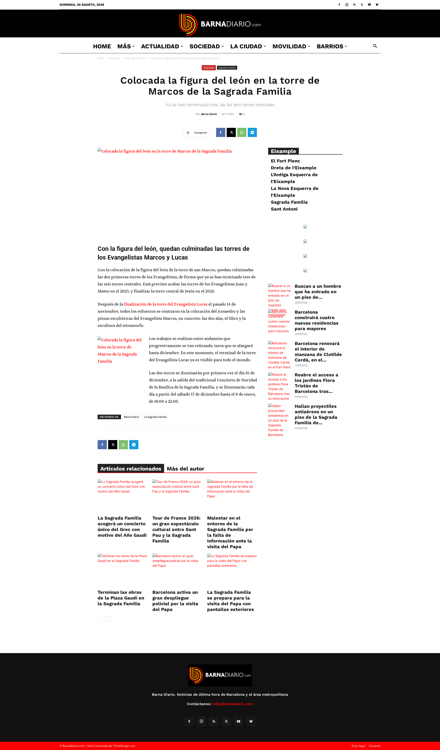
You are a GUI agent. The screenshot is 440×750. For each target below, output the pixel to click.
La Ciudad (246, 46)
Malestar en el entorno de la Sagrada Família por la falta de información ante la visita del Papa (230, 532)
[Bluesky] (377, 4)
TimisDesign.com (124, 746)
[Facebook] (339, 4)
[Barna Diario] (220, 25)
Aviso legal (358, 746)
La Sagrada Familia (155, 417)
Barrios (330, 46)
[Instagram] (346, 4)
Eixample (114, 58)
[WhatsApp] (241, 132)
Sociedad (205, 46)
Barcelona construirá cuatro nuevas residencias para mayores (316, 320)
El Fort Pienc (285, 161)
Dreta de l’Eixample (293, 167)
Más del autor (185, 468)
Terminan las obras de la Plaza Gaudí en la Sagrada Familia (121, 597)
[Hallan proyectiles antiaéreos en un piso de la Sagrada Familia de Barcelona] (279, 420)
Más (124, 46)
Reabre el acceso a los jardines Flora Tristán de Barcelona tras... (316, 383)
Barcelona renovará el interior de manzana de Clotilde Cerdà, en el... (318, 352)
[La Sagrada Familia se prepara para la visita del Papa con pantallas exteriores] (232, 570)
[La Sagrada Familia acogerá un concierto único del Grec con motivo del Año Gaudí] (123, 496)
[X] (361, 4)
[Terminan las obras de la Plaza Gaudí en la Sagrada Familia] (123, 570)
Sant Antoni (284, 209)
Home (102, 46)
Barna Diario (209, 114)
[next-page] (108, 619)
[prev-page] (100, 619)
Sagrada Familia (135, 58)
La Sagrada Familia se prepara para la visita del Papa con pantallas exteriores (230, 600)
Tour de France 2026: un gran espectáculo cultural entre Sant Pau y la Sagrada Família (176, 529)
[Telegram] (252, 132)
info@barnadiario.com (232, 704)
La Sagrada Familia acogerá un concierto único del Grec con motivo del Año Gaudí (122, 526)
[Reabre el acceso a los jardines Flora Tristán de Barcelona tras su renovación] (279, 386)
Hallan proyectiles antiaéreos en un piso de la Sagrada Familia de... (316, 414)
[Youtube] (369, 4)
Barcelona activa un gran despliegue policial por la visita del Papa (175, 600)
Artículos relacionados (130, 468)
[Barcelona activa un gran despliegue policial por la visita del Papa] (177, 570)
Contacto (374, 746)
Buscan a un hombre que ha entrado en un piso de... (318, 291)
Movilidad (289, 46)
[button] (374, 46)
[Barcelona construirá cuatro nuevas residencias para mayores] (279, 321)
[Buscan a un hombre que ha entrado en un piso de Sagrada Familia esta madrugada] (279, 300)
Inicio (101, 58)
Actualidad (160, 46)
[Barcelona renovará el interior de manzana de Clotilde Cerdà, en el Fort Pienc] (279, 355)
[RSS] (354, 4)
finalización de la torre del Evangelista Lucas (165, 304)
